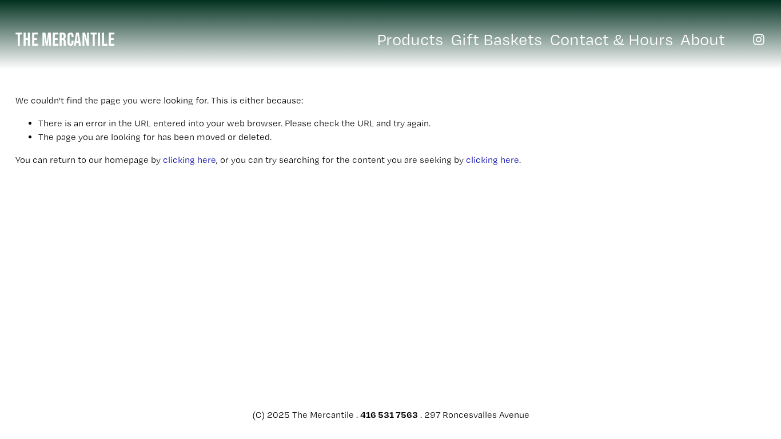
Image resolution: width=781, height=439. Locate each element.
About (702, 39)
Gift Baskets (496, 39)
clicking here (189, 159)
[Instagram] (759, 39)
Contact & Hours (611, 39)
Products (410, 39)
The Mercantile (65, 39)
